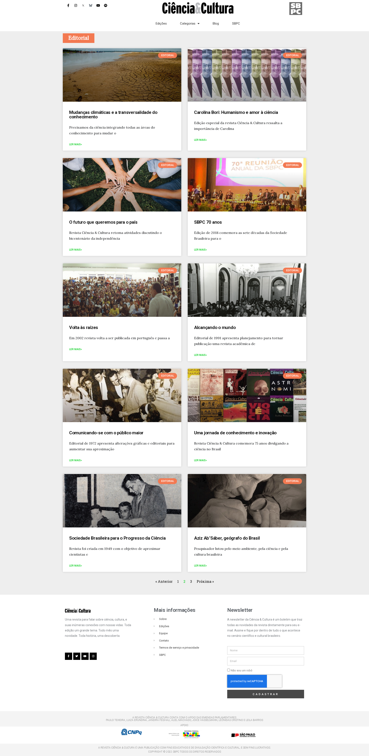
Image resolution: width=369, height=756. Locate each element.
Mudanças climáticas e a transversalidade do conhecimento (113, 114)
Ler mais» (75, 144)
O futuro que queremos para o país (103, 222)
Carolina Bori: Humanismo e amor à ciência (236, 112)
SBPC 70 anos (208, 222)
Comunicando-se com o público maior (106, 432)
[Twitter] (77, 656)
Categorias (187, 23)
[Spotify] (105, 5)
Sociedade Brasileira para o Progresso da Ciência (117, 538)
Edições (161, 23)
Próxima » (205, 581)
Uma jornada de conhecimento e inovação (235, 432)
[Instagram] (75, 5)
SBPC (236, 23)
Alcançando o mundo (215, 327)
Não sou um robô (241, 670)
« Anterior (164, 581)
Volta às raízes (83, 327)
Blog (216, 23)
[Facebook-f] (68, 5)
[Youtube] (98, 5)
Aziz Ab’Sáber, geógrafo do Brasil (227, 538)
